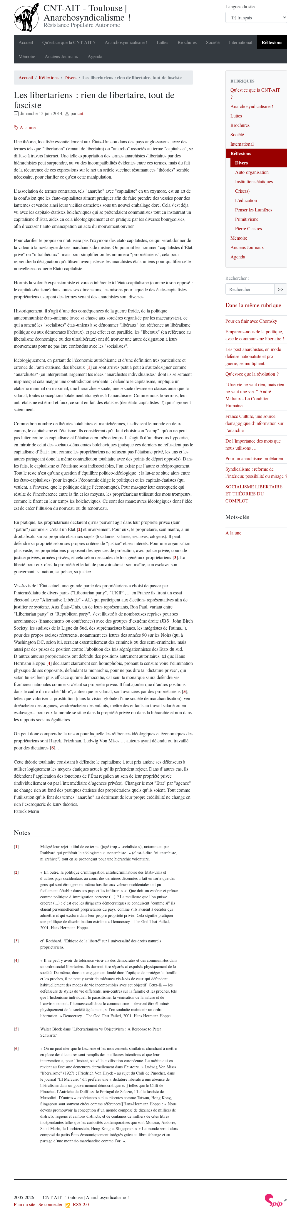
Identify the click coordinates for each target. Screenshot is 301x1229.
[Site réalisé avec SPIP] (276, 1200)
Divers (70, 77)
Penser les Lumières (253, 209)
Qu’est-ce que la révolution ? (252, 374)
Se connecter (50, 1204)
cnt (80, 113)
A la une (27, 127)
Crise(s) (242, 191)
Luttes (162, 42)
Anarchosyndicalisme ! (126, 42)
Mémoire (27, 56)
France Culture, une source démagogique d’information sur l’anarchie (254, 423)
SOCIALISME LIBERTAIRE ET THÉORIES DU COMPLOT (253, 493)
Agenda (95, 56)
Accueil (26, 42)
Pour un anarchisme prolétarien (254, 458)
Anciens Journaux (61, 56)
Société (213, 42)
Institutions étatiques (254, 181)
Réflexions (272, 42)
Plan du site (24, 1204)
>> (280, 289)
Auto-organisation (252, 172)
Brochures (187, 42)
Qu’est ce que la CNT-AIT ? (68, 42)
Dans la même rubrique (253, 305)
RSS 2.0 (79, 1204)
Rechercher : (237, 278)
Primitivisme (246, 219)
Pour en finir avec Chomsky (252, 321)
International (240, 42)
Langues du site (240, 6)
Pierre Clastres (248, 228)
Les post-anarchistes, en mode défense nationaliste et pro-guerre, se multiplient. (253, 356)
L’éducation (246, 200)
